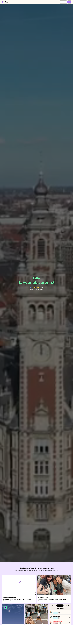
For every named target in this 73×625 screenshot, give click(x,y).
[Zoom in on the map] (35, 592)
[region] (19, 586)
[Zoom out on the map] (35, 594)
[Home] (5, 2)
